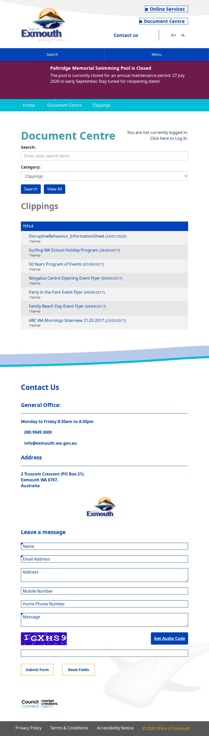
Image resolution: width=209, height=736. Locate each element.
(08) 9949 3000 (38, 432)
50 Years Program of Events (66, 264)
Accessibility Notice (115, 728)
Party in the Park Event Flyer (67, 292)
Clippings (102, 105)
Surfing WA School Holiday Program (74, 250)
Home (29, 105)
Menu (157, 54)
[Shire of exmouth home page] (44, 25)
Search (52, 54)
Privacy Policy (29, 728)
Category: (31, 167)
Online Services (167, 9)
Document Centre (164, 21)
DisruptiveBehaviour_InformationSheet (77, 236)
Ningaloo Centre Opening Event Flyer (75, 278)
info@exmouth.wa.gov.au (50, 443)
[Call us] (145, 35)
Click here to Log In (168, 138)
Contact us (126, 35)
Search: (28, 147)
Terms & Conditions (69, 728)
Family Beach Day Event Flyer (67, 306)
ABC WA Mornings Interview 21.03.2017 (77, 320)
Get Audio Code (169, 638)
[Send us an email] (154, 35)
